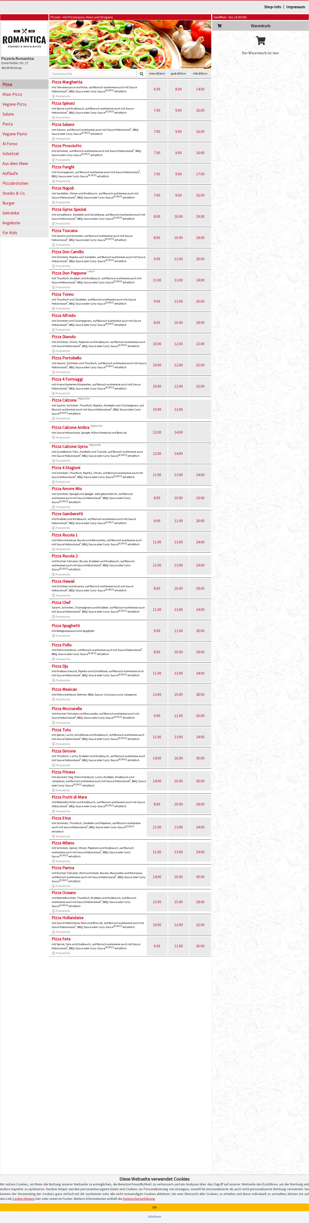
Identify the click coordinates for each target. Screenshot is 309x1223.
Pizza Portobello (67, 358)
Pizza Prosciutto (67, 145)
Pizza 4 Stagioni (66, 467)
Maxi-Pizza (12, 94)
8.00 (178, 89)
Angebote (11, 222)
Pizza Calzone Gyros (70, 446)
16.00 (200, 110)
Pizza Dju (60, 666)
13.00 (178, 280)
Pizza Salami (63, 124)
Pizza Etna (61, 818)
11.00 (178, 258)
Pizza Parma (63, 867)
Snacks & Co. (14, 193)
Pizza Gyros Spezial (69, 209)
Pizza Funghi (63, 167)
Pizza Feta (61, 939)
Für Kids (9, 232)
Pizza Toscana (64, 230)
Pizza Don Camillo (68, 251)
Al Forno (9, 143)
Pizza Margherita (67, 82)
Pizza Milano (63, 843)
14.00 (200, 89)
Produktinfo (63, 96)
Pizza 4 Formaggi (67, 379)
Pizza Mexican (64, 689)
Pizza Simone (64, 751)
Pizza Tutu (61, 729)
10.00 (178, 216)
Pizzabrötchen (15, 183)
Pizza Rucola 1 (65, 535)
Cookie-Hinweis (24, 1198)
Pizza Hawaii (63, 581)
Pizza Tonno (63, 294)
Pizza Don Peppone (69, 273)
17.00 (200, 173)
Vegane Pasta (14, 134)
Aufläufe (10, 173)
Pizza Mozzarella (67, 708)
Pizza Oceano (64, 892)
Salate (8, 114)
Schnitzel (10, 153)
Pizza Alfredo (64, 315)
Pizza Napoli (63, 188)
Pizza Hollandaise (68, 917)
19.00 (200, 216)
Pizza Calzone (64, 400)
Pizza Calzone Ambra (70, 427)
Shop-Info (272, 6)
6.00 (157, 89)
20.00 (200, 258)
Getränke (10, 213)
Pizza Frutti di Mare (69, 797)
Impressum (295, 6)
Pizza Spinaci (63, 103)
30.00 (200, 758)
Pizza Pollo (62, 645)
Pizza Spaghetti (66, 625)
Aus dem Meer (15, 163)
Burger (8, 203)
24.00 (200, 280)
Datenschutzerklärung (139, 1198)
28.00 (200, 694)
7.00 (157, 110)
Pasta (7, 124)
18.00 (200, 237)
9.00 (178, 110)
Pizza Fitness (63, 772)
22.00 (200, 343)
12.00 (178, 343)
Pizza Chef (61, 602)
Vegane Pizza (14, 104)
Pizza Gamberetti (67, 513)
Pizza (7, 84)
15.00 (178, 694)
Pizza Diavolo (64, 336)
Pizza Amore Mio (67, 488)
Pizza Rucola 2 (65, 556)
